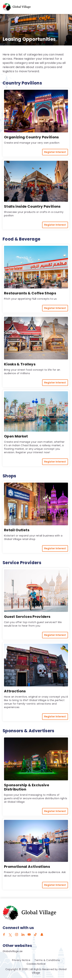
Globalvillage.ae (13, 951)
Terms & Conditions (47, 960)
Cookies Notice (36, 964)
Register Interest (55, 152)
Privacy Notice (21, 960)
